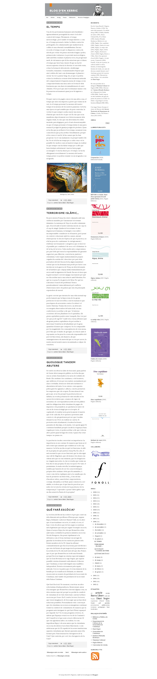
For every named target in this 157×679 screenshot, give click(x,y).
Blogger (95, 675)
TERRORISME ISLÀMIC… (62, 213)
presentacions (95, 605)
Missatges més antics (78, 652)
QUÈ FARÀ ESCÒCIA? (60, 509)
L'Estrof (101, 601)
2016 (95, 522)
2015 (95, 575)
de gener (98, 572)
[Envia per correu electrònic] (64, 200)
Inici (47, 17)
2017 (94, 518)
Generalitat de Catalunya (98, 632)
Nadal (92, 603)
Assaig (58, 17)
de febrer (98, 569)
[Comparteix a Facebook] (69, 200)
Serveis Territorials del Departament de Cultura (100, 111)
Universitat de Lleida (100, 645)
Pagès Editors (97, 642)
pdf (100, 603)
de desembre (99, 524)
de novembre (99, 527)
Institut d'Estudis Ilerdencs (101, 90)
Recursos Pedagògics (83, 17)
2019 (95, 513)
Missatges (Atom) (63, 656)
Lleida (108, 601)
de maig (98, 560)
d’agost (97, 536)
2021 (95, 507)
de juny (97, 557)
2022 (95, 504)
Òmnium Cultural (102, 86)
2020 (95, 510)
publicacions (106, 605)
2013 (95, 581)
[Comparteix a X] (67, 200)
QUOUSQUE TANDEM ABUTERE (101, 550)
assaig (108, 593)
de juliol (98, 539)
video (96, 609)
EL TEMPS (53, 27)
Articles (53, 17)
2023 (95, 501)
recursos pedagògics (98, 607)
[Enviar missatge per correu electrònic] (61, 200)
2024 (95, 498)
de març (98, 566)
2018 (95, 516)
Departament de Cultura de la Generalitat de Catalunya (98, 623)
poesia (107, 603)
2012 (95, 584)
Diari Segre (70, 202)
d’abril (97, 563)
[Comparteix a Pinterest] (70, 200)
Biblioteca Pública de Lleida (100, 618)
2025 (95, 495)
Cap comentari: (53, 200)
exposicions (94, 601)
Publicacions (72, 17)
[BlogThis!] (66, 200)
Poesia (64, 17)
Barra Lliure (62, 202)
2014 (95, 578)
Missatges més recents (55, 652)
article (56, 202)
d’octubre (98, 530)
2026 (95, 492)
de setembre (99, 533)
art (91, 593)
